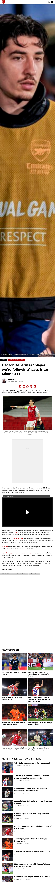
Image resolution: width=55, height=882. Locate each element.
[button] (49, 2)
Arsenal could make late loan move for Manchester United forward (30, 789)
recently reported (17, 538)
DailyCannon (19, 765)
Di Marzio (5, 547)
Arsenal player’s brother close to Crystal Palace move (14, 723)
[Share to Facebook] (20, 386)
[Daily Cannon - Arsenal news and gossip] (3, 2)
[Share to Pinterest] (35, 386)
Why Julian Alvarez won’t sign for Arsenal (32, 763)
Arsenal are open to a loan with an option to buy (17, 553)
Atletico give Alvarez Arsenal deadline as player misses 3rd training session (39, 699)
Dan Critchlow (12, 379)
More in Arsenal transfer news (21, 759)
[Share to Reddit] (31, 386)
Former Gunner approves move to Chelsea (32, 877)
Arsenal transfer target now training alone (32, 851)
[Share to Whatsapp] (27, 386)
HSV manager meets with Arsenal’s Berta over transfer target (38, 674)
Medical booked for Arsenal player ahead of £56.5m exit (14, 749)
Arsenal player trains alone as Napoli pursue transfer (39, 749)
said (16, 532)
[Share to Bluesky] (24, 386)
